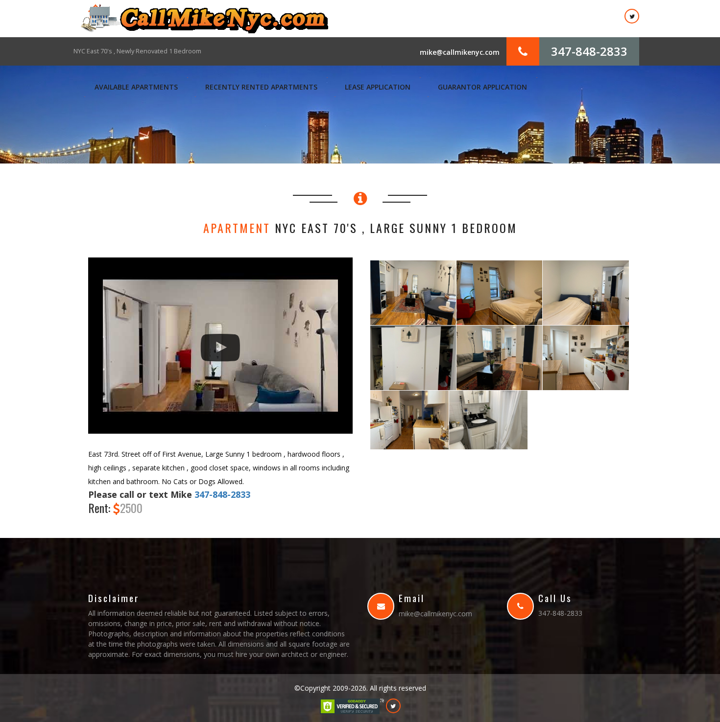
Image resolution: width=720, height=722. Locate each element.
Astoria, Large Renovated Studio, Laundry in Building (149, 51)
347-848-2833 (589, 51)
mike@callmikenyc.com (460, 52)
